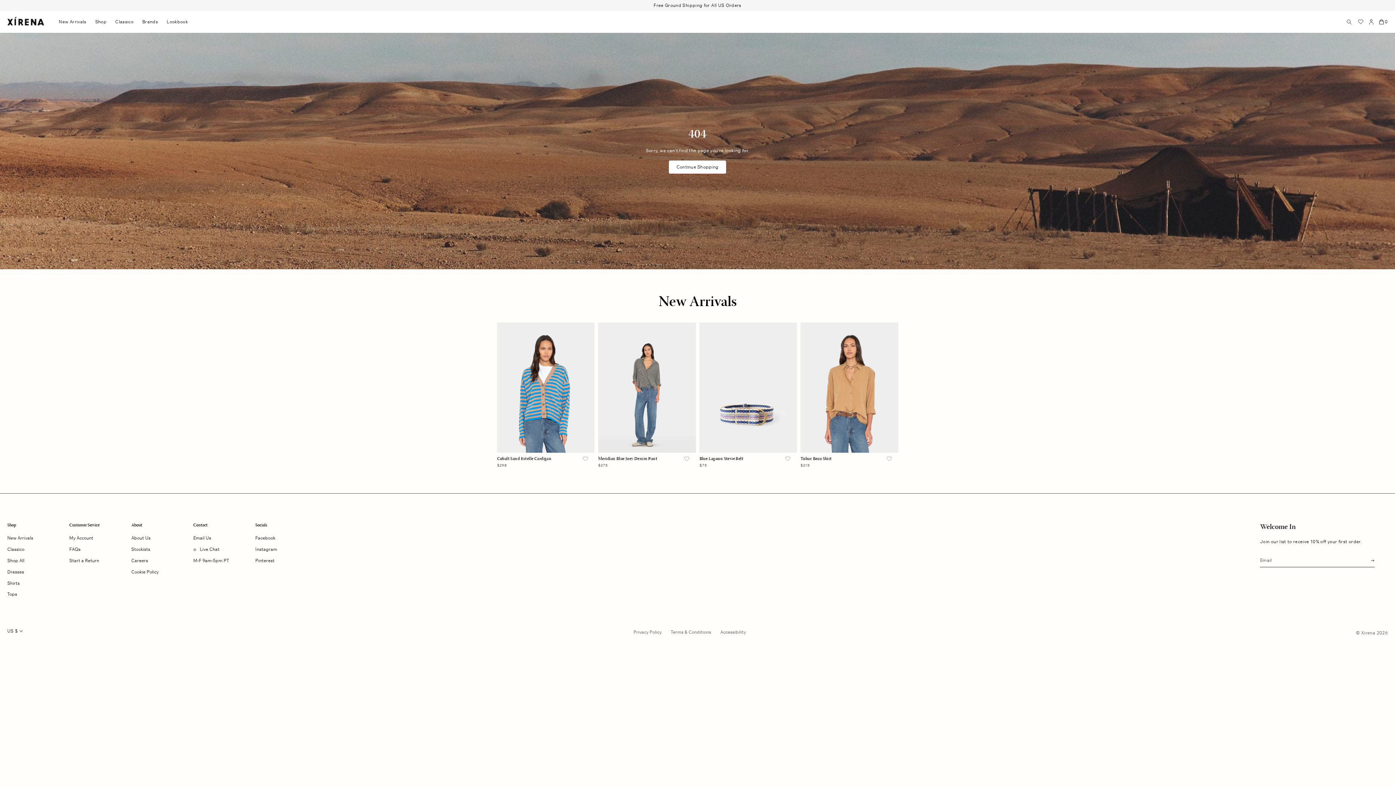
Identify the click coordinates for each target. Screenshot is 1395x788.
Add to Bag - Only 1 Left (647, 438)
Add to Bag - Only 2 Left (849, 438)
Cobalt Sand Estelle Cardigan (524, 459)
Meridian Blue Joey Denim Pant (627, 459)
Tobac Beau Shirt (816, 459)
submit (1370, 559)
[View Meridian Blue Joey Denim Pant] (647, 387)
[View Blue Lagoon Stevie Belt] (748, 387)
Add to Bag (546, 438)
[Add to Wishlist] (585, 459)
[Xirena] (25, 22)
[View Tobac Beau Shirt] (849, 387)
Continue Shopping (697, 167)
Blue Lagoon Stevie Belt (722, 459)
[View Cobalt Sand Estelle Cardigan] (546, 387)
